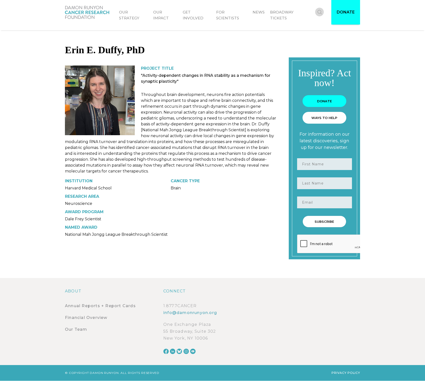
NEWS (259, 12)
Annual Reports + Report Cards (100, 305)
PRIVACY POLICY (346, 373)
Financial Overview (86, 317)
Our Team (76, 329)
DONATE (346, 12)
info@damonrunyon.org (190, 312)
